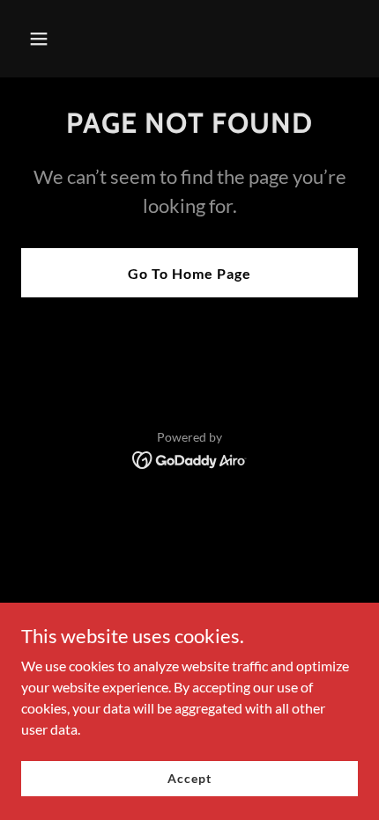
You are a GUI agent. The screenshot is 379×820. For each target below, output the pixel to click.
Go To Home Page (189, 273)
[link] (190, 458)
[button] (59, 38)
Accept (189, 778)
